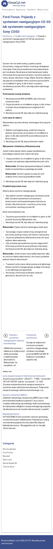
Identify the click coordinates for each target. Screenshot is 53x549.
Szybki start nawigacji (25, 36)
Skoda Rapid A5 (10, 463)
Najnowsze (21, 10)
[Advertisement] (27, 52)
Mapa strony (42, 10)
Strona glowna (8, 10)
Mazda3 (6, 456)
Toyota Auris (8, 467)
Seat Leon (7, 460)
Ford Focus (7, 36)
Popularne (31, 10)
